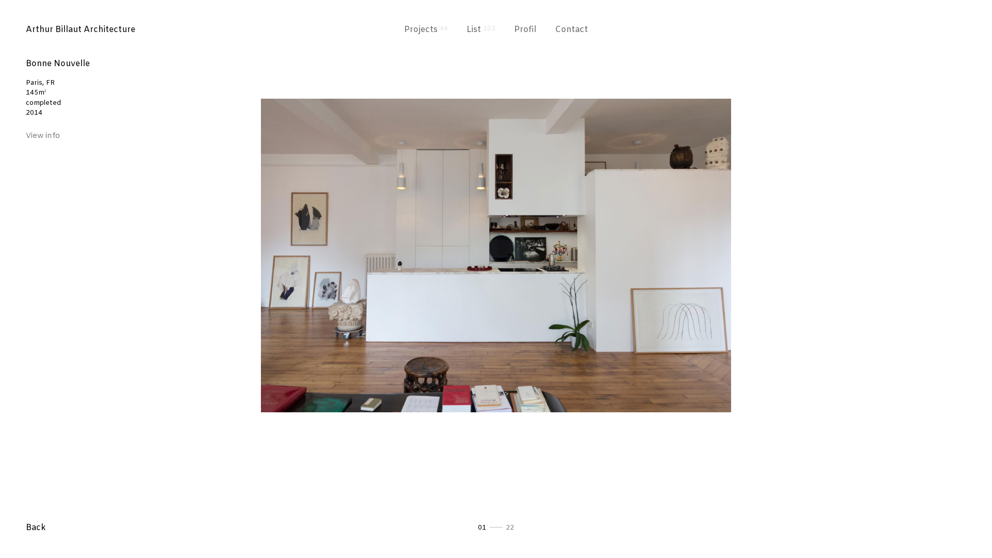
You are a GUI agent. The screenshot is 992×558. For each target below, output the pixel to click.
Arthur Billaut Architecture (80, 29)
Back (36, 528)
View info (43, 136)
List (481, 29)
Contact (571, 29)
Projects (426, 29)
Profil (525, 29)
